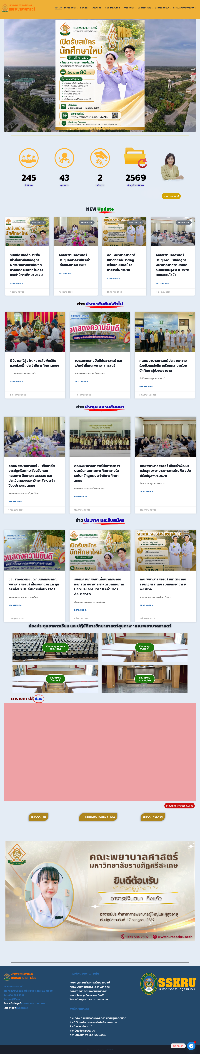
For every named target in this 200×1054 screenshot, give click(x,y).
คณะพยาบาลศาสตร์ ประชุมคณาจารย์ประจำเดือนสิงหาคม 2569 (74, 260)
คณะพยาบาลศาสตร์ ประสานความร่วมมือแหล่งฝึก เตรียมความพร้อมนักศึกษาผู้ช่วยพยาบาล (163, 365)
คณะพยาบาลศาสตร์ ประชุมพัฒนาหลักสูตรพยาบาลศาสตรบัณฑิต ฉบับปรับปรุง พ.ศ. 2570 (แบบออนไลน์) (172, 265)
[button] (9, 75)
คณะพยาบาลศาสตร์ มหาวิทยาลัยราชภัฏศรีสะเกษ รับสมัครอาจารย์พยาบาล (121, 262)
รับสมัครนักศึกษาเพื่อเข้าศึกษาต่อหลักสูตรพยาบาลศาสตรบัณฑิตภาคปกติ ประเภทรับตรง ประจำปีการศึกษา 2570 (26, 265)
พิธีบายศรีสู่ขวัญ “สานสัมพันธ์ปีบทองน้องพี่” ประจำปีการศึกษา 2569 (34, 363)
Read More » (16, 283)
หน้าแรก (58, 7)
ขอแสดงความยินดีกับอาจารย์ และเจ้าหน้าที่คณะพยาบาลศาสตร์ (98, 363)
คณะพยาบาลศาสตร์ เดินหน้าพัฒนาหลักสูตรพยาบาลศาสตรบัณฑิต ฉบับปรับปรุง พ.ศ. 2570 (165, 470)
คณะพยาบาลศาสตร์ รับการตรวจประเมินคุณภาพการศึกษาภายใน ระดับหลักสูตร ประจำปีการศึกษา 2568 (97, 473)
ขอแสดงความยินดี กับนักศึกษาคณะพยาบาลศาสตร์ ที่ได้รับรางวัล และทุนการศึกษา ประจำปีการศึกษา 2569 (33, 584)
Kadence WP (109, 1049)
